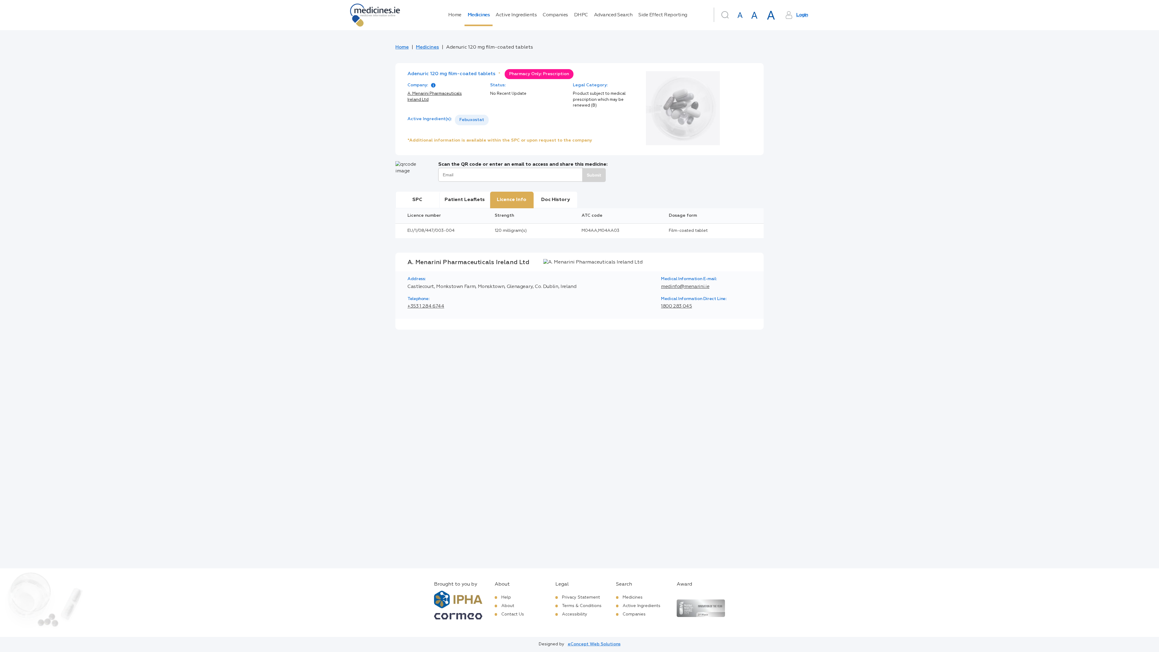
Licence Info (511, 199)
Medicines (479, 15)
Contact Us (512, 614)
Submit (594, 175)
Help (506, 597)
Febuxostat (471, 120)
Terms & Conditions (582, 606)
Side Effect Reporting (662, 15)
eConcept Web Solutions (594, 644)
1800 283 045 (676, 306)
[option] (472, 120)
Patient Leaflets (465, 199)
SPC (417, 199)
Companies (555, 15)
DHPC (581, 15)
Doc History (555, 199)
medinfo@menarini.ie (685, 286)
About (507, 606)
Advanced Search (613, 15)
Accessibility (574, 614)
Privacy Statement (581, 597)
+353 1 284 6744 (425, 306)
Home (454, 15)
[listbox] (472, 120)
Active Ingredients (516, 15)
